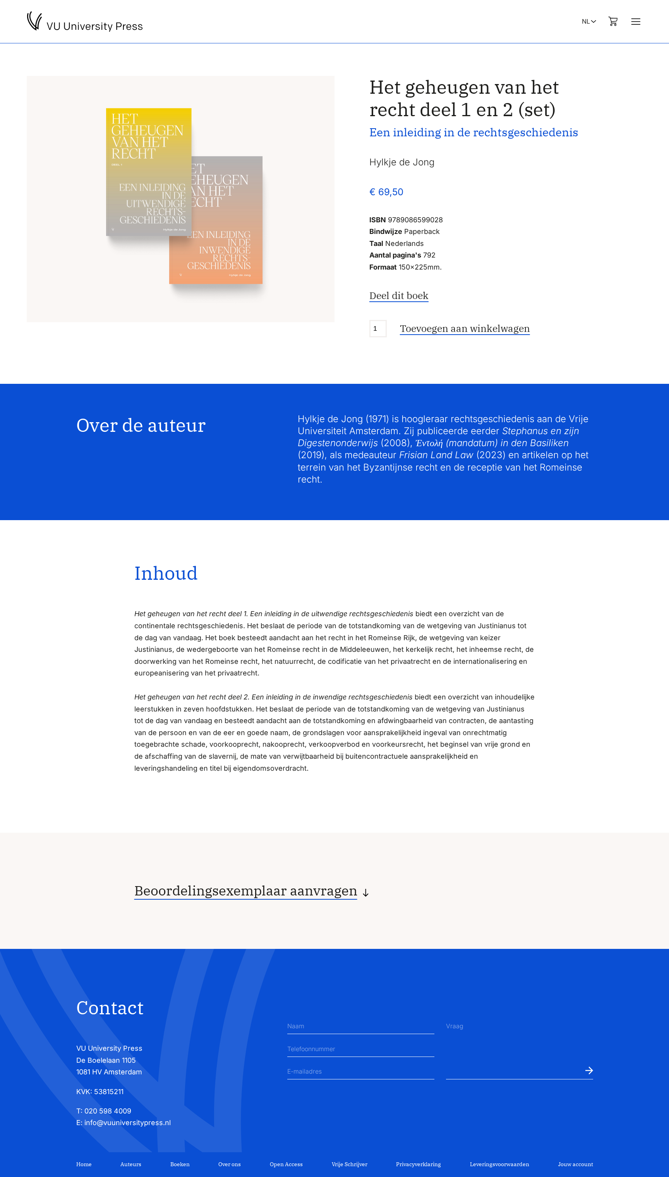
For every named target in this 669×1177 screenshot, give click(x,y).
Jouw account (575, 1164)
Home (84, 1164)
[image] (180, 199)
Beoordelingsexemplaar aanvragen (245, 890)
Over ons (229, 1164)
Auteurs (130, 1164)
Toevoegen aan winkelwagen (465, 328)
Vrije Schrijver (349, 1164)
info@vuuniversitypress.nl (127, 1123)
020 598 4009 (107, 1111)
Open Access (286, 1164)
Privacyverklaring (418, 1164)
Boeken (180, 1164)
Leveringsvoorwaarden (499, 1164)
